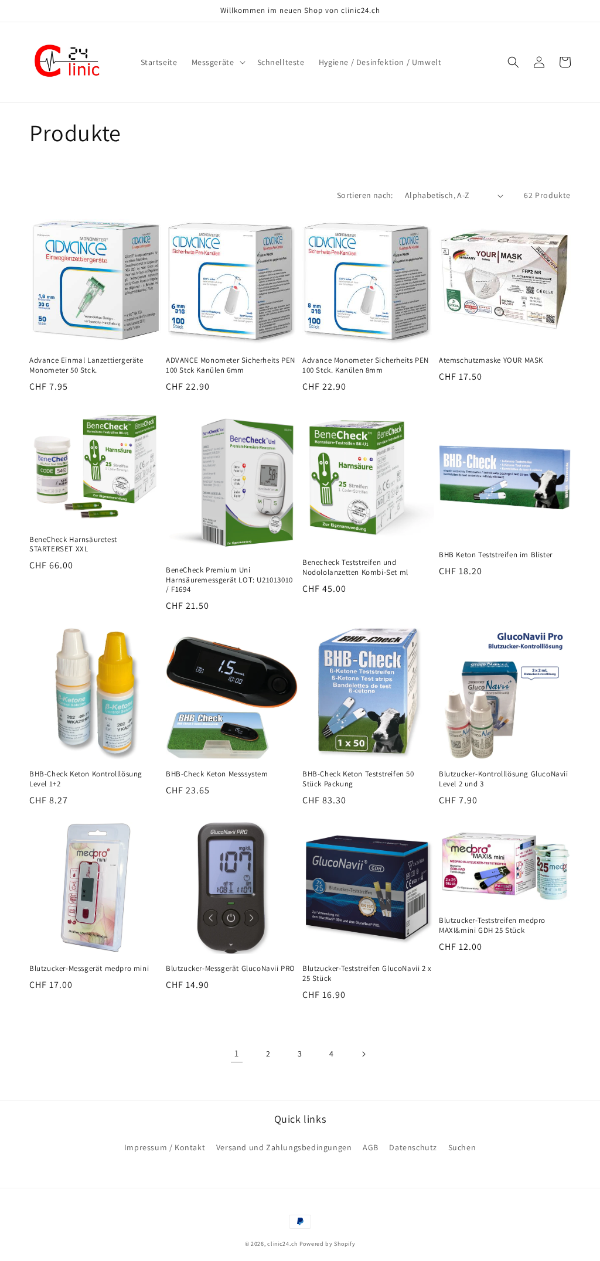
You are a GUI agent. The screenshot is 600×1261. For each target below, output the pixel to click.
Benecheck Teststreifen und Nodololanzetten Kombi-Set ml (355, 567)
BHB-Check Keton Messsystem (217, 774)
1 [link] (236, 1053)
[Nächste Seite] (363, 1054)
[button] (217, 62)
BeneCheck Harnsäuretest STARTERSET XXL (73, 544)
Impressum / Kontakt (164, 1147)
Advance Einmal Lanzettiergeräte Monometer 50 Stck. (86, 365)
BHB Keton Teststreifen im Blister (496, 555)
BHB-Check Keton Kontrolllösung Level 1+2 (85, 779)
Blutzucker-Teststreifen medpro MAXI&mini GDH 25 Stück (492, 925)
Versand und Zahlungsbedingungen (284, 1147)
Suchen (462, 1147)
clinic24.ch (282, 1244)
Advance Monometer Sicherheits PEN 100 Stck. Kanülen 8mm (365, 365)
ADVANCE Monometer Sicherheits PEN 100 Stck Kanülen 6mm (230, 365)
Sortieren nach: (365, 195)
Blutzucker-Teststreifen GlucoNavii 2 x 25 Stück (367, 973)
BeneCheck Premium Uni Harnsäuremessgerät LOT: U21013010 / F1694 (229, 580)
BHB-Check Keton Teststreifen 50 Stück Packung (358, 779)
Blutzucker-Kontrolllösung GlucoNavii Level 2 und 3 (503, 779)
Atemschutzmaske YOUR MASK (491, 360)
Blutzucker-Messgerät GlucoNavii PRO (230, 968)
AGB (371, 1147)
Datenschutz (413, 1147)
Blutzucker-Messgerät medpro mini (89, 968)
